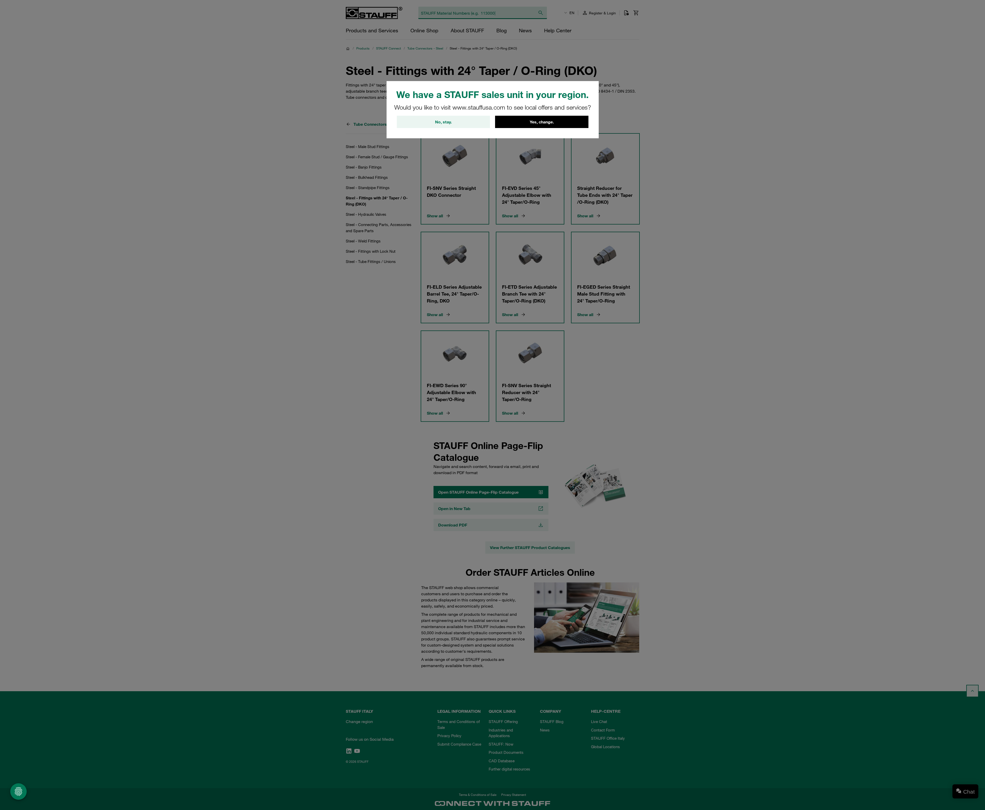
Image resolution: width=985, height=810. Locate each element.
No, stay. (443, 121)
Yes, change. (542, 121)
